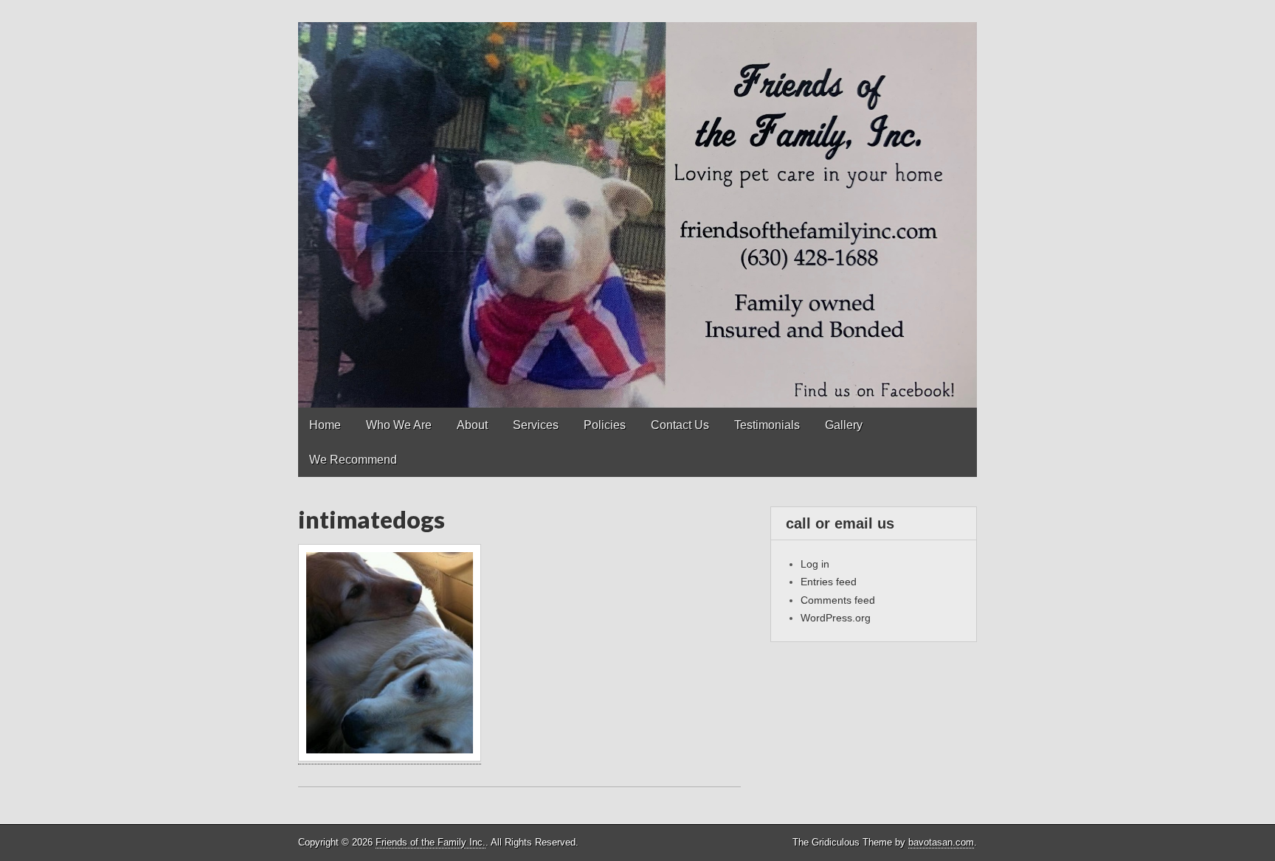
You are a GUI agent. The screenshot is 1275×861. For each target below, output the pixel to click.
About (472, 425)
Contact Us (680, 425)
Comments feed (838, 600)
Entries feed (829, 582)
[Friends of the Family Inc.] (637, 204)
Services (536, 425)
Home (325, 425)
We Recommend (353, 459)
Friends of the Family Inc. (431, 842)
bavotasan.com (941, 842)
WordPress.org (836, 618)
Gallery (844, 425)
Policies (605, 425)
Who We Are (399, 425)
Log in (815, 564)
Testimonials (767, 425)
